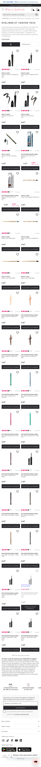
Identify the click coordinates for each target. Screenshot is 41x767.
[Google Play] (9, 751)
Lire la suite (6, 39)
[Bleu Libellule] (14, 9)
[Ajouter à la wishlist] (17, 51)
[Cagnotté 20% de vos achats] (20, 2)
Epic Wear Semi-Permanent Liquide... (29, 476)
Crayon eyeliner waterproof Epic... (9, 317)
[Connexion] (33, 9)
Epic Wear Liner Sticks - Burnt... (11, 515)
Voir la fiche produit (30, 607)
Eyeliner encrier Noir (7, 115)
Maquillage (28, 18)
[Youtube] (16, 741)
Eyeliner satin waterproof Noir (29, 74)
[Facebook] (12, 741)
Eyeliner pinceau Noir (27, 115)
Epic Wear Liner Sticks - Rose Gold (10, 555)
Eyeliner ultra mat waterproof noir (10, 75)
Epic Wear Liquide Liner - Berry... (9, 476)
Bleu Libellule (12, 18)
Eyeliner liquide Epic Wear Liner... (9, 595)
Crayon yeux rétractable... (9, 238)
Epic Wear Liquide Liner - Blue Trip (30, 436)
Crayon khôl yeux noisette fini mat (29, 239)
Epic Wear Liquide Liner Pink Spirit (10, 436)
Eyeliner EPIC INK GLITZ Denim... (28, 156)
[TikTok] (7, 741)
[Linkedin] (20, 741)
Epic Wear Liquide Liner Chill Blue (29, 396)
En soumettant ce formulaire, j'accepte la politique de (20, 713)
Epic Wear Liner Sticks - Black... (30, 555)
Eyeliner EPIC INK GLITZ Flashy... (9, 197)
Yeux (33, 18)
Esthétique (20, 18)
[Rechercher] (36, 15)
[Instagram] (3, 741)
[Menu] (3, 9)
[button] (28, 9)
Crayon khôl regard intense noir (30, 197)
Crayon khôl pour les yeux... (9, 156)
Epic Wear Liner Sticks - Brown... (28, 515)
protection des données (21, 714)
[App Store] (24, 751)
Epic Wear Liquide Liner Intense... (8, 396)
